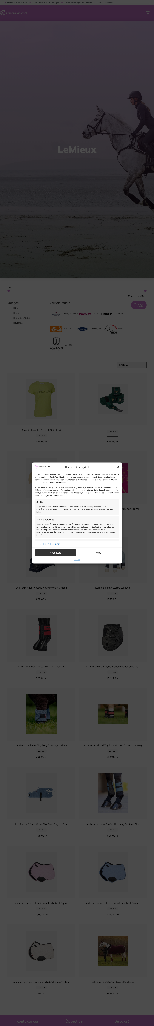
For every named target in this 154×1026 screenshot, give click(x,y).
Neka (98, 552)
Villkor (77, 560)
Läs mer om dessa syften (49, 544)
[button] (117, 467)
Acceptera (55, 552)
